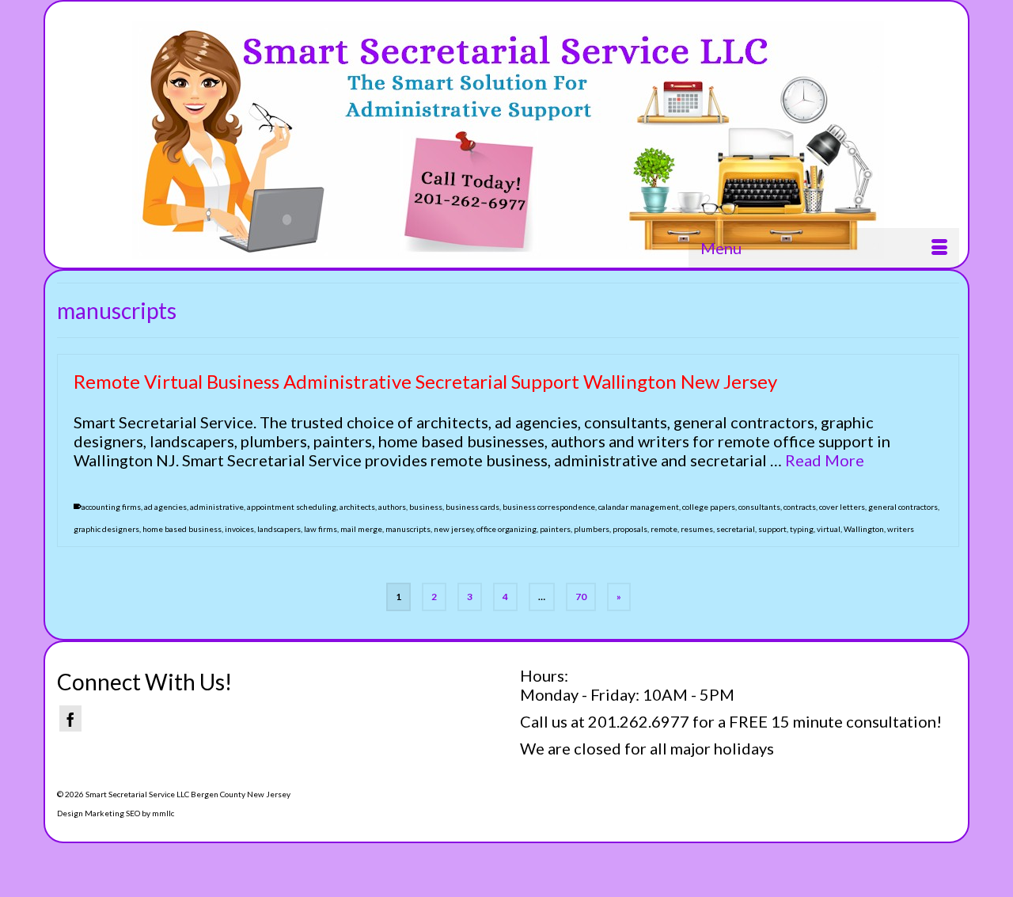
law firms (320, 529)
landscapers (279, 529)
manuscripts (408, 529)
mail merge (361, 529)
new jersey (453, 529)
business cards (472, 506)
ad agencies (165, 506)
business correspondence (549, 506)
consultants (759, 506)
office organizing (506, 529)
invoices (239, 529)
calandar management (638, 506)
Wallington (864, 529)
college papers (708, 506)
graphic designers (106, 529)
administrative (217, 506)
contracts (799, 506)
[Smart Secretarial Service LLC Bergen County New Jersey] (508, 140)
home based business (182, 529)
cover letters (842, 506)
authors (392, 506)
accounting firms (111, 506)
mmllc (163, 813)
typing (802, 529)
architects (357, 506)
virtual (828, 529)
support (772, 529)
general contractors (903, 506)
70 (580, 596)
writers (900, 529)
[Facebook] (70, 718)
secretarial (735, 529)
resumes (697, 529)
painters (555, 529)
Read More (824, 459)
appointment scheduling (291, 506)
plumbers (591, 529)
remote (664, 529)
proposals (630, 529)
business (425, 506)
